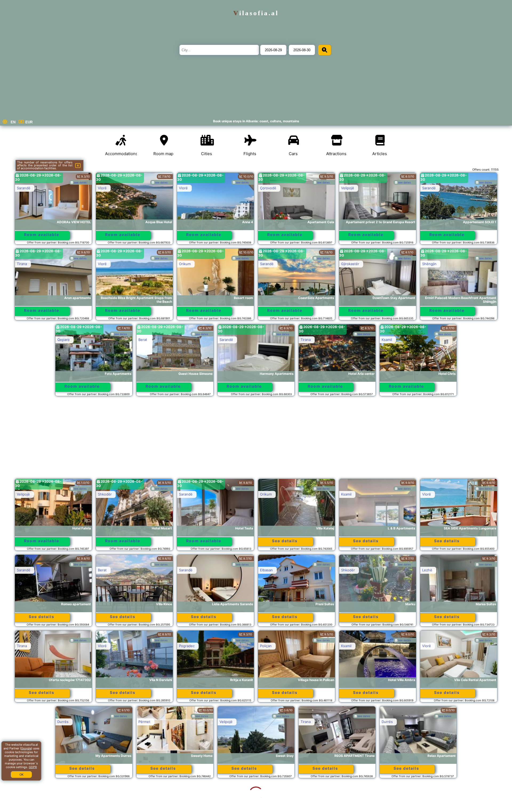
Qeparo (63, 339)
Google (26, 748)
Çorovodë (268, 188)
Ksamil (387, 339)
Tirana (22, 264)
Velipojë (347, 188)
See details (285, 540)
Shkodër (105, 494)
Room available (41, 234)
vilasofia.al (256, 13)
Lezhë (427, 570)
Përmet (104, 722)
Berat (142, 339)
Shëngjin (429, 264)
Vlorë (102, 188)
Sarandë (23, 188)
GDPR (33, 767)
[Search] (324, 50)
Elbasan (266, 570)
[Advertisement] (256, 440)
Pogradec (187, 646)
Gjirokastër (350, 264)
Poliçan (266, 646)
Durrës (22, 722)
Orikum (185, 264)
